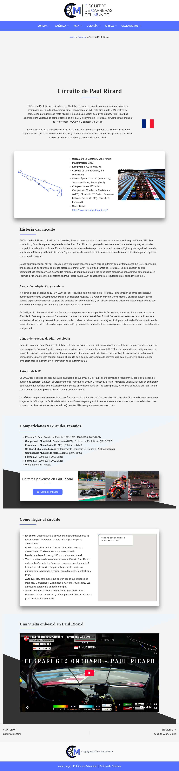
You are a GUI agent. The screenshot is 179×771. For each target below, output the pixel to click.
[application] (48, 26)
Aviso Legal (64, 766)
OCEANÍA (92, 26)
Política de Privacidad (85, 766)
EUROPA (42, 26)
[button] (48, 492)
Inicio (72, 37)
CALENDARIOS (129, 26)
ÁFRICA (109, 26)
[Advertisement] (89, 64)
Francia (82, 37)
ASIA (76, 26)
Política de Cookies (110, 766)
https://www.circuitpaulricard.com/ (90, 210)
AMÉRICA (60, 26)
